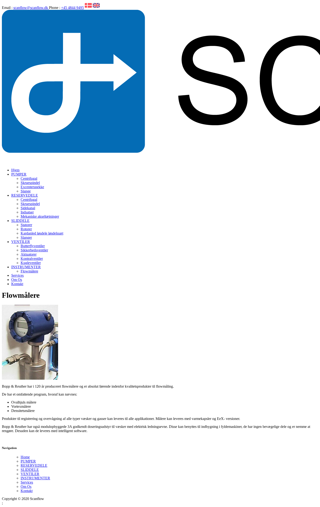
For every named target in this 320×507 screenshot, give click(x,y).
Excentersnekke (32, 187)
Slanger (26, 237)
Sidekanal (28, 208)
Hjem (15, 170)
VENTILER (20, 242)
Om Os (16, 280)
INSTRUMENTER (26, 267)
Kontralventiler (32, 259)
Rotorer (26, 229)
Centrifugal (29, 178)
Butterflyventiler (33, 246)
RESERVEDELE (24, 195)
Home (25, 457)
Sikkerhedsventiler (34, 250)
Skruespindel (30, 183)
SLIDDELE (20, 221)
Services (17, 275)
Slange (26, 191)
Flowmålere (29, 271)
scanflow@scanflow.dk (31, 8)
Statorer (26, 225)
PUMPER (18, 174)
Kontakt (17, 284)
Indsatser (27, 212)
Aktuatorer (29, 254)
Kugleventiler (31, 263)
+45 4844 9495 (72, 8)
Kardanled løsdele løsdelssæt (42, 233)
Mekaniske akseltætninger (40, 216)
